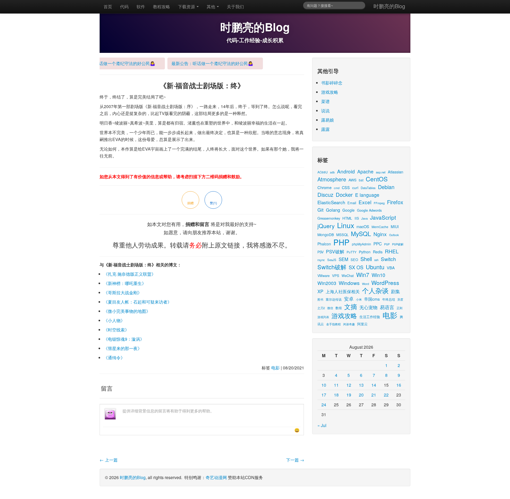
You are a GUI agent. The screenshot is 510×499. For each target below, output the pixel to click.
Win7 (362, 274)
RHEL (392, 251)
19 (348, 395)
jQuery (326, 225)
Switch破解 (331, 267)
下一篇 (295, 460)
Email (351, 202)
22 (386, 395)
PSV (320, 251)
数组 (338, 307)
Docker (344, 194)
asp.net (380, 172)
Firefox (395, 202)
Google (348, 210)
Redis (377, 251)
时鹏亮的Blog (389, 6)
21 (373, 395)
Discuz (325, 194)
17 (323, 395)
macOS (362, 226)
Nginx (380, 233)
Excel (365, 202)
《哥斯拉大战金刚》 (123, 292)
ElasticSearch (331, 202)
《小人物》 (114, 320)
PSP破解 (397, 244)
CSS (346, 187)
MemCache (380, 226)
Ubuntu (375, 267)
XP (320, 291)
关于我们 (235, 6)
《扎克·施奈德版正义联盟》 (130, 274)
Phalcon (324, 243)
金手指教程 (333, 324)
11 (336, 385)
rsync (321, 260)
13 (361, 385)
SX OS (356, 267)
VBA (391, 267)
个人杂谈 (375, 290)
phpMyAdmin (361, 244)
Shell (366, 259)
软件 (141, 6)
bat (361, 180)
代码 (124, 6)
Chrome (324, 187)
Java (364, 218)
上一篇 (109, 460)
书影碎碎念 (331, 83)
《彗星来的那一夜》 (123, 348)
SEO (354, 259)
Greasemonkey (328, 218)
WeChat (348, 275)
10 (323, 385)
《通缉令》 (114, 358)
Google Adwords (369, 210)
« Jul (321, 425)
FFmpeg (379, 203)
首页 (108, 6)
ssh (376, 260)
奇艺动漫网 (216, 477)
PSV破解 (335, 251)
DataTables (368, 188)
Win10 (378, 274)
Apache (365, 171)
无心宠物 (368, 307)
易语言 (387, 307)
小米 (359, 299)
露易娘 (327, 120)
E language (367, 194)
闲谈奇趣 (349, 324)
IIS (357, 218)
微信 (330, 308)
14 (373, 385)
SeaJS (331, 260)
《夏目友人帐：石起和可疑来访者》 (138, 302)
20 (361, 395)
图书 (320, 299)
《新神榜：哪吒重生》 (125, 283)
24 (323, 405)
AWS (352, 179)
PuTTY (351, 252)
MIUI (395, 226)
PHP (341, 242)
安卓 (349, 298)
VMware (323, 275)
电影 (275, 368)
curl (355, 187)
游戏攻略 (329, 92)
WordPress (385, 283)
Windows (349, 282)
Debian (386, 187)
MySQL (361, 233)
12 (348, 385)
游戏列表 (323, 317)
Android (346, 171)
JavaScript (383, 217)
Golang (333, 210)
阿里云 (362, 323)
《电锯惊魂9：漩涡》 (124, 339)
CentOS (377, 178)
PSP (387, 244)
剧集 (395, 291)
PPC (377, 243)
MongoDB (325, 234)
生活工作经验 (369, 316)
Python (365, 251)
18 (336, 395)
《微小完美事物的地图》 (127, 311)
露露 (325, 129)
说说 (325, 111)
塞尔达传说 (334, 299)
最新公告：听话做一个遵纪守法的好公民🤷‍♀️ (110, 63)
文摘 (350, 306)
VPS (335, 275)
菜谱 (325, 101)
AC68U (322, 172)
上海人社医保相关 (343, 291)
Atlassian (395, 171)
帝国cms (372, 299)
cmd (336, 188)
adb (332, 172)
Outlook (394, 235)
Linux (345, 225)
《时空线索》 (116, 330)
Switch (388, 258)
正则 (399, 308)
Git (320, 209)
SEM (343, 259)
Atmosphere (331, 179)
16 (398, 385)
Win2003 (326, 283)
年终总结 (388, 299)
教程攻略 (161, 6)
